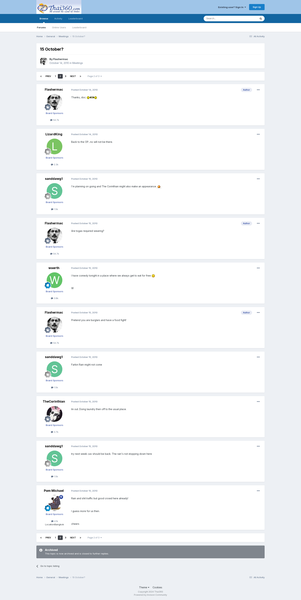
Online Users (59, 27)
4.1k (55, 521)
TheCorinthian (54, 401)
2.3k (55, 164)
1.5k (55, 209)
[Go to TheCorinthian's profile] (54, 414)
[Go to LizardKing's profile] (54, 146)
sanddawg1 (54, 179)
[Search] (261, 18)
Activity (58, 18)
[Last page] (80, 76)
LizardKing (53, 134)
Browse (44, 18)
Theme (143, 587)
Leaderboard (79, 27)
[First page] (40, 76)
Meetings (77, 62)
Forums (41, 27)
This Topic (246, 18)
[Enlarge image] (92, 97)
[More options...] (258, 90)
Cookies (157, 587)
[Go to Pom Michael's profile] (54, 503)
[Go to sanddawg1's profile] (54, 191)
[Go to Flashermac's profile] (44, 61)
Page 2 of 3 (94, 76)
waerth (53, 268)
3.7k (55, 431)
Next (73, 76)
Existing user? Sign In (231, 7)
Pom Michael (54, 490)
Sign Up (257, 7)
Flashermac (60, 59)
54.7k (55, 120)
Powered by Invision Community (150, 595)
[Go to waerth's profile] (54, 280)
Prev (48, 76)
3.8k (55, 298)
